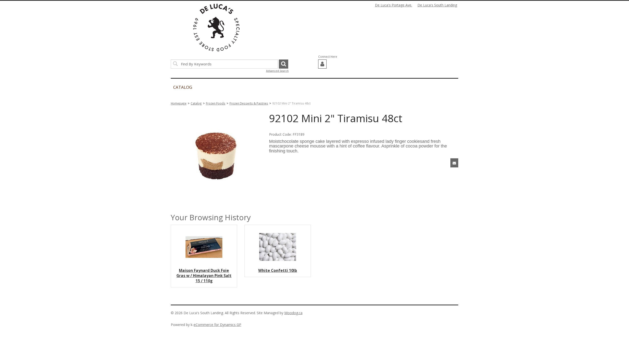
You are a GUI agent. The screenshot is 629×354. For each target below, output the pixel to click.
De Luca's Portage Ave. (393, 5)
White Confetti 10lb (277, 270)
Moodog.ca (293, 312)
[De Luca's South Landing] (216, 27)
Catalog (196, 103)
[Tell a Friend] (454, 162)
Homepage (178, 103)
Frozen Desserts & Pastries (248, 103)
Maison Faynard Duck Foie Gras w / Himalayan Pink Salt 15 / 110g (203, 275)
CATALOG (182, 87)
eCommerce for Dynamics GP (217, 324)
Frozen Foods (215, 103)
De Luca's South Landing (437, 5)
